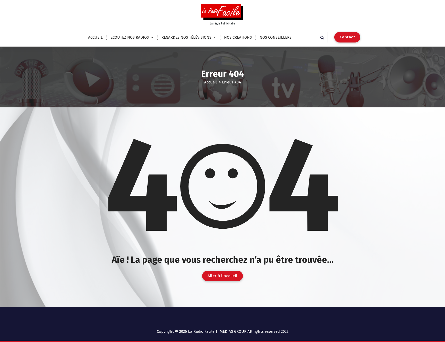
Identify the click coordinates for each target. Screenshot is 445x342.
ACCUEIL (95, 37)
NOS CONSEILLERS (276, 37)
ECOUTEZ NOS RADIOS (129, 37)
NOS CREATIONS (238, 37)
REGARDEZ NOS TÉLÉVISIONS (186, 37)
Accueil (210, 82)
